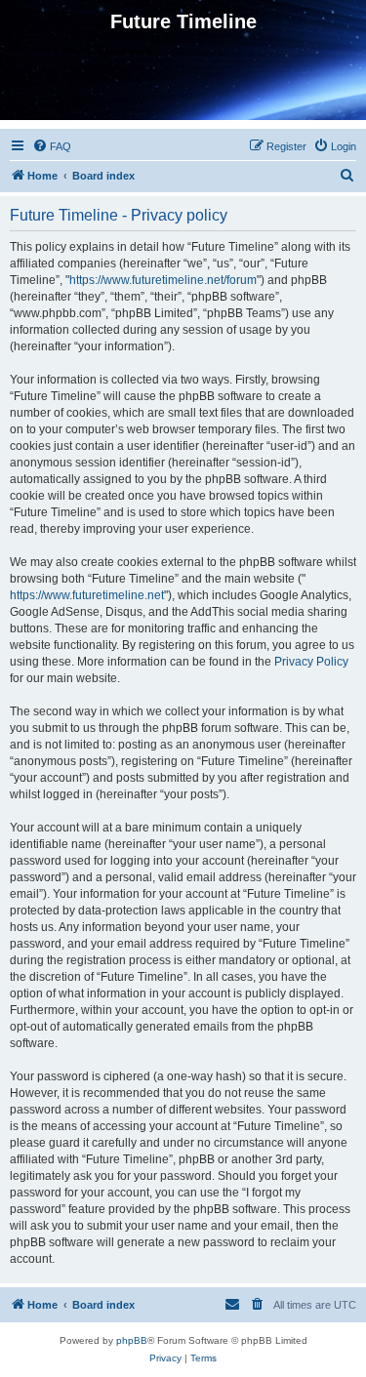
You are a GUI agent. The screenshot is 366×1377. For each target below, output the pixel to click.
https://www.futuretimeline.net (87, 595)
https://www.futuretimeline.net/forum (163, 280)
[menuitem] (51, 146)
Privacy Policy (311, 661)
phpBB (131, 1340)
